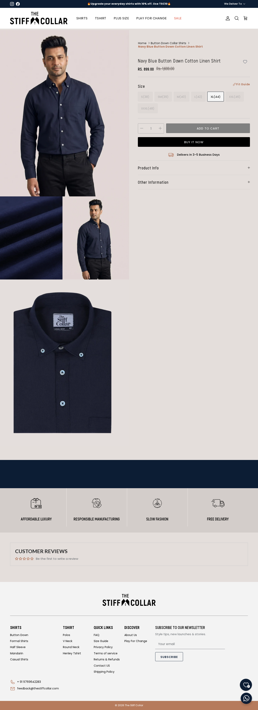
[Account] (227, 18)
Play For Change (135, 641)
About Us (130, 635)
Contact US (102, 666)
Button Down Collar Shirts (168, 43)
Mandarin (16, 653)
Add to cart (208, 128)
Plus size (121, 18)
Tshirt (100, 18)
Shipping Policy (104, 672)
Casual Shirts (19, 659)
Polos (66, 635)
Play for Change (151, 18)
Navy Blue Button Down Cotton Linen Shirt (170, 47)
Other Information (153, 182)
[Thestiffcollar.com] (39, 18)
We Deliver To (233, 4)
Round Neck (71, 647)
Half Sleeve (18, 647)
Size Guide (101, 641)
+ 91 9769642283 (29, 682)
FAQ (96, 635)
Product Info (148, 167)
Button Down (19, 635)
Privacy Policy (103, 647)
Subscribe (169, 657)
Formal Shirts (19, 641)
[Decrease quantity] (141, 128)
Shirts (82, 18)
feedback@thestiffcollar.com (38, 688)
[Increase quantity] (160, 128)
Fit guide (243, 84)
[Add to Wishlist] (245, 61)
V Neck (67, 641)
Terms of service (106, 653)
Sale (178, 18)
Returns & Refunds (107, 659)
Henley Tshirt (72, 653)
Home (142, 43)
